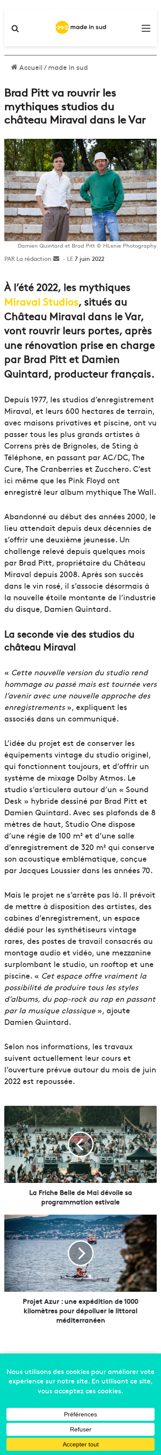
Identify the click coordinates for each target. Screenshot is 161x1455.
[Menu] (146, 30)
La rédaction (34, 258)
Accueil (30, 67)
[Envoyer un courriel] (56, 258)
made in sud (68, 67)
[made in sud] (80, 27)
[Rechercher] (15, 30)
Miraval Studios (41, 301)
